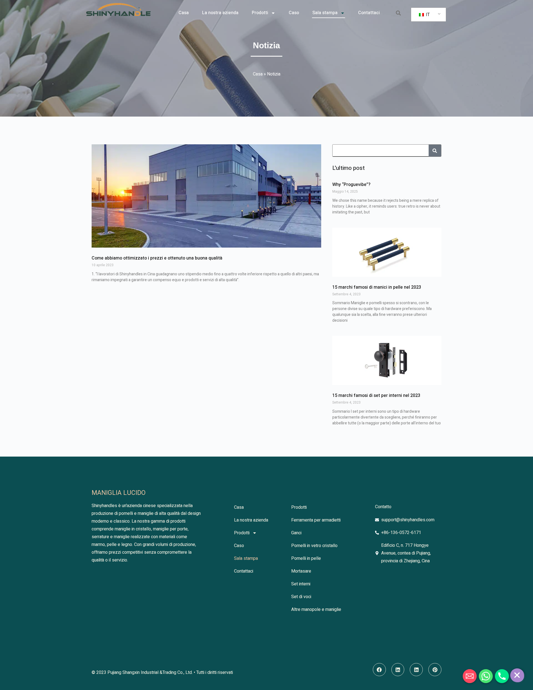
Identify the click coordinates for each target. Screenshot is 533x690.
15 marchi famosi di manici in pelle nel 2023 (376, 287)
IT (427, 14)
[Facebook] (379, 669)
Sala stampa (325, 12)
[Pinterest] (434, 669)
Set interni (300, 584)
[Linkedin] (397, 669)
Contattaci (369, 12)
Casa (183, 12)
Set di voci (301, 596)
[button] (398, 12)
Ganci (296, 533)
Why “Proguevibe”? (351, 184)
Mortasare (301, 571)
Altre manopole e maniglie (316, 609)
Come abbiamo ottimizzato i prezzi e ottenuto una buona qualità (157, 258)
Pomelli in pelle (306, 558)
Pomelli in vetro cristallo (314, 545)
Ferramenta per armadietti (316, 520)
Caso (294, 12)
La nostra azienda (220, 12)
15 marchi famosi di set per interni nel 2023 (376, 395)
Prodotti (260, 12)
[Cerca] (435, 151)
